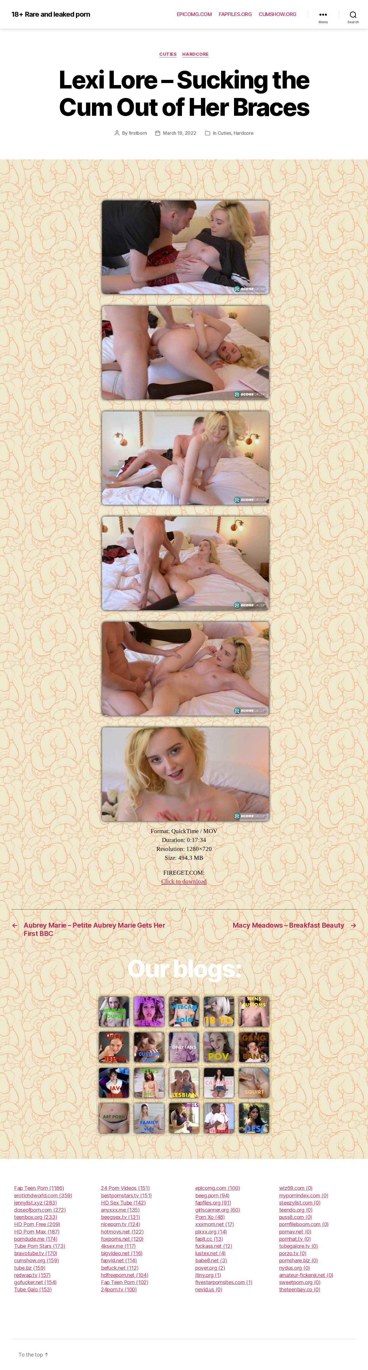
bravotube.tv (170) (35, 1253)
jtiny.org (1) (208, 1275)
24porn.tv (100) (119, 1289)
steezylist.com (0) (300, 1203)
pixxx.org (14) (211, 1232)
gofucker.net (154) (35, 1282)
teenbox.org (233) (35, 1217)
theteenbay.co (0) (299, 1289)
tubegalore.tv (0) (298, 1246)
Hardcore (195, 54)
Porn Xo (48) (210, 1217)
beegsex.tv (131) (120, 1217)
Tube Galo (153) (33, 1289)
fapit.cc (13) (209, 1239)
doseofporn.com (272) (40, 1210)
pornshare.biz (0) (298, 1260)
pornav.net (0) (295, 1232)
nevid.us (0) (208, 1289)
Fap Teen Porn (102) (124, 1282)
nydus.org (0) (294, 1268)
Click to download (184, 881)
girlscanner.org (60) (217, 1210)
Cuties (168, 54)
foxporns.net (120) (122, 1239)
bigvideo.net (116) (122, 1253)
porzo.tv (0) (292, 1253)
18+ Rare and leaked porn (51, 14)
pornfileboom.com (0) (304, 1224)
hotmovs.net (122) (122, 1232)
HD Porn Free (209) (37, 1224)
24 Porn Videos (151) (125, 1188)
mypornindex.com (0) (303, 1195)
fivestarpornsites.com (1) (223, 1282)
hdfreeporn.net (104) (124, 1275)
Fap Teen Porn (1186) (39, 1188)
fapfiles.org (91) (213, 1203)
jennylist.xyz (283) (35, 1203)
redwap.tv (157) (32, 1275)
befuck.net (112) (120, 1268)
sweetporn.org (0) (300, 1282)
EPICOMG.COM (194, 14)
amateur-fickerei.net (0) (306, 1275)
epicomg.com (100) (217, 1188)
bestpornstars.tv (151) (126, 1195)
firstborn (138, 133)
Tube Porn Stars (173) (39, 1246)
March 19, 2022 (179, 133)
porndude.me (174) (35, 1239)
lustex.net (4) (210, 1253)
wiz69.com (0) (296, 1188)
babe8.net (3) (211, 1260)
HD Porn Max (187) (36, 1232)
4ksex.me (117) (118, 1246)
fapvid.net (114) (119, 1260)
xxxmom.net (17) (214, 1224)
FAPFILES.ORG (235, 14)
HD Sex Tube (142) (123, 1203)
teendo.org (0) (296, 1210)
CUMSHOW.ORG (277, 14)
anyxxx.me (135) (120, 1210)
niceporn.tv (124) (120, 1224)
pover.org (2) (210, 1268)
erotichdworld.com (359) (43, 1195)
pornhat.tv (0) (295, 1239)
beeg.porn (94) (212, 1195)
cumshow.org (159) (36, 1260)
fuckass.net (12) (213, 1246)
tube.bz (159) (29, 1268)
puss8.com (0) (295, 1217)
